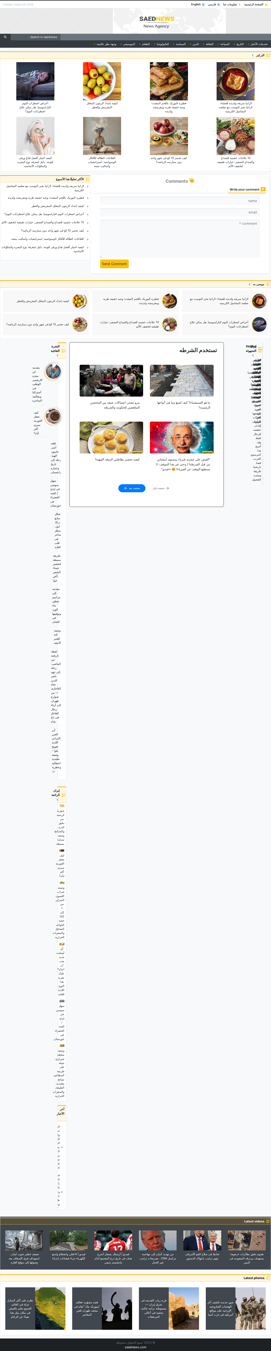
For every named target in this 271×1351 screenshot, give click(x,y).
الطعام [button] (145, 44)
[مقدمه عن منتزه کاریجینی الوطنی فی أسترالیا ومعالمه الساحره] (61, 384)
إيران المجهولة (251, 350)
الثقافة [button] (209, 44)
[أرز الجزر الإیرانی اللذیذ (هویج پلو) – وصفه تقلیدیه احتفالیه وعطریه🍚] (61, 751)
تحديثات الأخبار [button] (259, 44)
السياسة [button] (180, 44)
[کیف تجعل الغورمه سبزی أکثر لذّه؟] (61, 423)
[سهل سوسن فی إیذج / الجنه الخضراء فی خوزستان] (61, 493)
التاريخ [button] (240, 44)
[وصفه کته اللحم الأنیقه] (61, 637)
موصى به (258, 284)
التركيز (259, 55)
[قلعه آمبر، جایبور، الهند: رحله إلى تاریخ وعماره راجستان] (61, 458)
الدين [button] (195, 44)
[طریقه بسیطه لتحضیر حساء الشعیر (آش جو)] (61, 568)
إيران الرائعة (55, 792)
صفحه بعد (134, 488)
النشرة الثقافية (55, 348)
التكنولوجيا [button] (162, 44)
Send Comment (114, 264)
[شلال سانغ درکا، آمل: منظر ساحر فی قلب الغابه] (61, 531)
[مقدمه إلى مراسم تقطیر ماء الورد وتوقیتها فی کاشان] (61, 606)
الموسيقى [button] (128, 44)
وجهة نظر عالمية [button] (106, 44)
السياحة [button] (225, 44)
